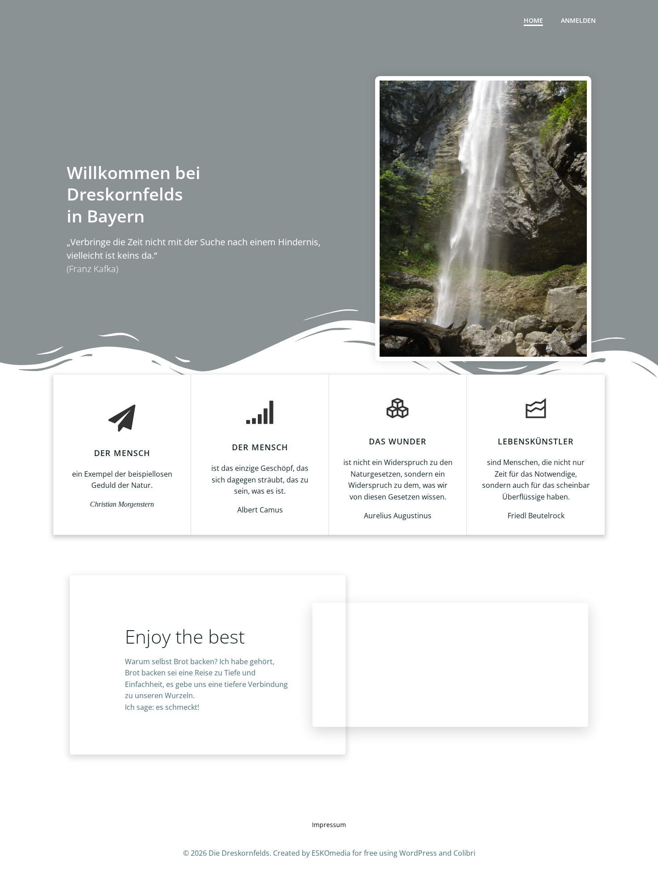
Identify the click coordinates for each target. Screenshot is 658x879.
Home (533, 20)
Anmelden (578, 20)
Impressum (329, 824)
